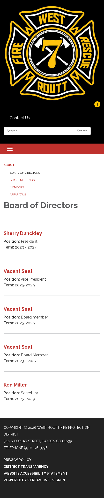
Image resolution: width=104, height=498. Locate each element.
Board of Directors (25, 172)
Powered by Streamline (27, 480)
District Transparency (26, 467)
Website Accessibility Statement (36, 473)
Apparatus (18, 194)
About (9, 165)
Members (17, 187)
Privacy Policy (17, 460)
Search (82, 131)
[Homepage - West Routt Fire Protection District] (52, 53)
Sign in (58, 480)
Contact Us (20, 118)
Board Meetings (22, 180)
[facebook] (97, 106)
